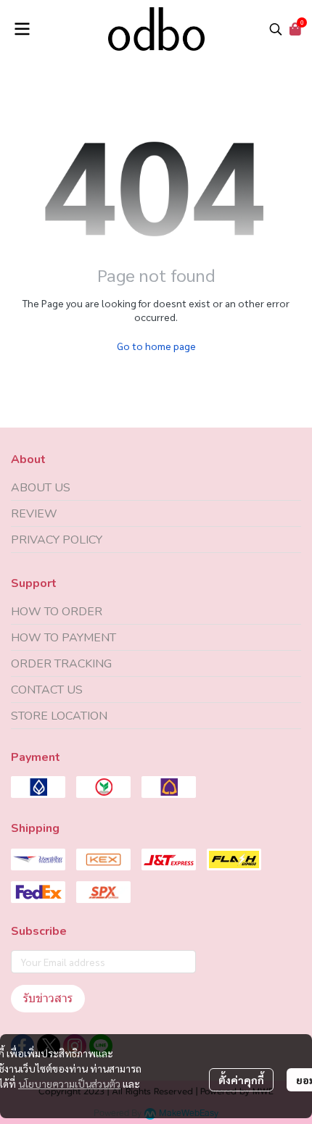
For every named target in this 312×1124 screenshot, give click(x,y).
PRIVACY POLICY (56, 540)
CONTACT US (47, 690)
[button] (276, 29)
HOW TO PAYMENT (63, 638)
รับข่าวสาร (48, 998)
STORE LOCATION (59, 716)
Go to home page (156, 345)
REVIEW (34, 514)
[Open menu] (21, 28)
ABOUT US (40, 488)
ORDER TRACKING (61, 664)
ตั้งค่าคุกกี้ (241, 1079)
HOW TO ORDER (56, 612)
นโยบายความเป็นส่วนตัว (69, 1083)
